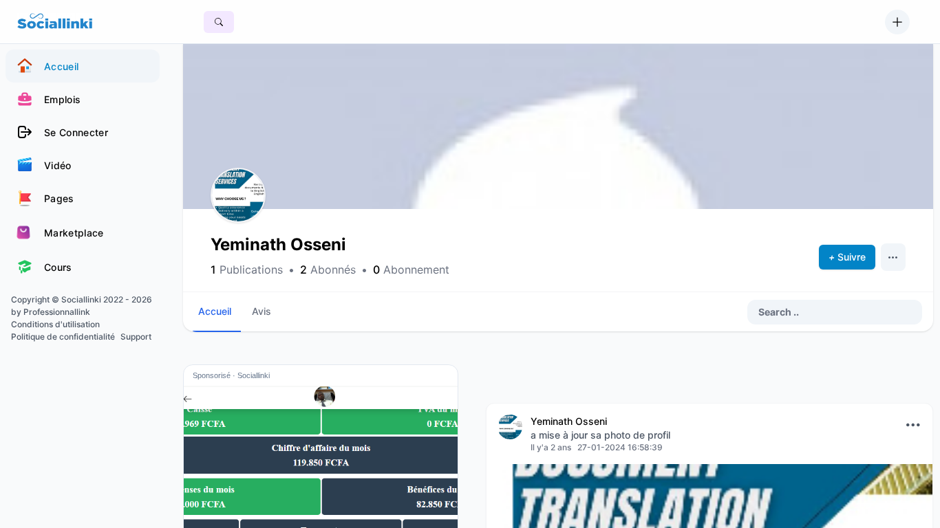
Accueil (214, 311)
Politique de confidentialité (63, 336)
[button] (238, 195)
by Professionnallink (50, 312)
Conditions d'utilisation (55, 324)
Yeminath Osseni (569, 421)
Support (135, 336)
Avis (261, 311)
